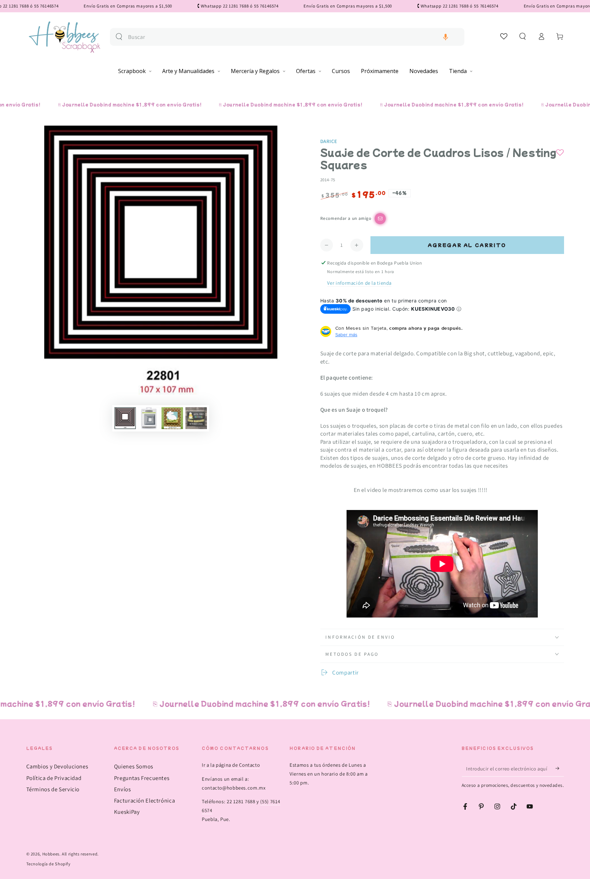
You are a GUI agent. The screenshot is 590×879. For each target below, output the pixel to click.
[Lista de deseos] (504, 36)
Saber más (346, 334)
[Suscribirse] (560, 768)
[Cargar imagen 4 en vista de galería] (196, 418)
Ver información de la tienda (359, 283)
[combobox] (293, 37)
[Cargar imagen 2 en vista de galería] (148, 418)
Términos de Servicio (53, 789)
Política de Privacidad (54, 778)
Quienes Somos (133, 766)
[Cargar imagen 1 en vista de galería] (125, 418)
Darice (328, 141)
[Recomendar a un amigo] (380, 219)
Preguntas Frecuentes (142, 778)
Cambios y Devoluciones (57, 766)
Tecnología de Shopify (48, 864)
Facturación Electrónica (144, 800)
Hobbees (50, 854)
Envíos (122, 789)
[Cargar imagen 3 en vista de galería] (172, 418)
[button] (445, 37)
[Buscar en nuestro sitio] (119, 36)
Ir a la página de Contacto (231, 765)
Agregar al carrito (467, 245)
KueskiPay (127, 812)
